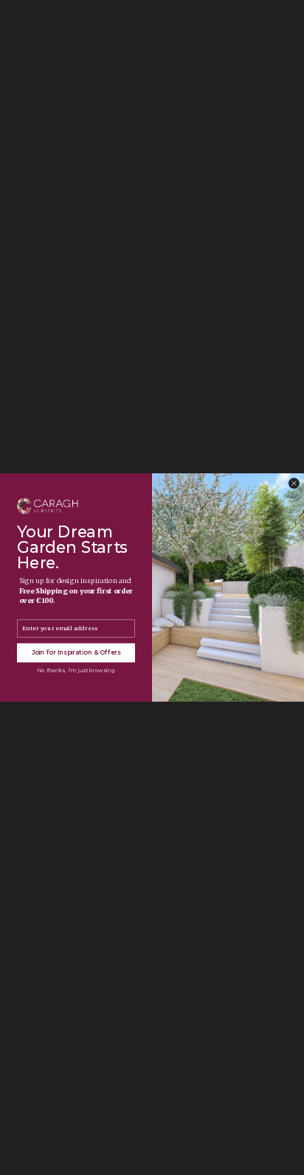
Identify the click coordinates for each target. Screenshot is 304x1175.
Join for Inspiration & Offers (76, 653)
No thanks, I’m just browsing (75, 670)
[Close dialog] (294, 483)
